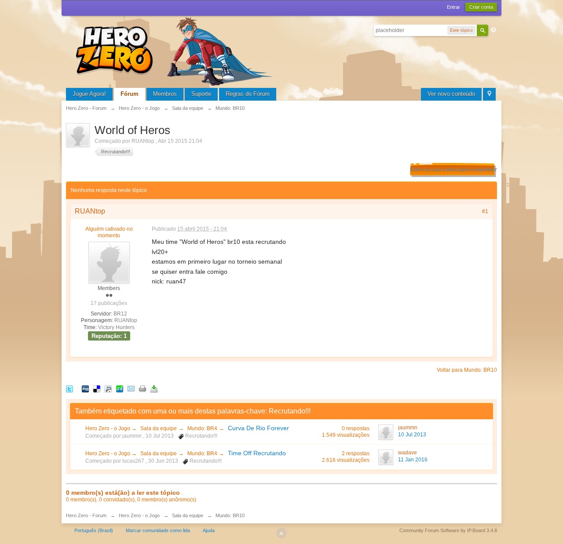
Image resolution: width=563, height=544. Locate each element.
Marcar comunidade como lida (158, 530)
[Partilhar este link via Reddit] (108, 388)
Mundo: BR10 (230, 515)
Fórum (130, 94)
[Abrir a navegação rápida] (489, 94)
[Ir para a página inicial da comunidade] (176, 50)
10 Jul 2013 (412, 435)
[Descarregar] (153, 388)
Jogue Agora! (89, 94)
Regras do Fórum (248, 94)
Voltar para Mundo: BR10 (467, 370)
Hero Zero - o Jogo (108, 428)
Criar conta (481, 7)
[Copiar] (142, 388)
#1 (485, 211)
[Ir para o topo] (281, 533)
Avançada (493, 29)
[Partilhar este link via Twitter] (69, 388)
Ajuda (209, 530)
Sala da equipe (158, 428)
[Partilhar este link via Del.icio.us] (96, 388)
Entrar (453, 7)
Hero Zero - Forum (86, 515)
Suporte (201, 94)
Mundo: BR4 (202, 428)
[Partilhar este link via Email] (131, 388)
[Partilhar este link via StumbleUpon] (119, 388)
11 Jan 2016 (413, 460)
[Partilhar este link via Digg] (85, 388)
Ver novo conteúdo (451, 94)
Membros (165, 94)
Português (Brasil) (93, 530)
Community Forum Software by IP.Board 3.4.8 (448, 530)
